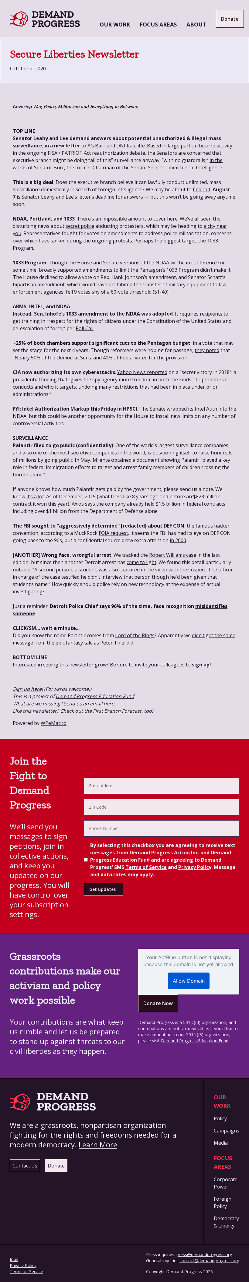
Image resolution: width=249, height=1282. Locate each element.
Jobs (14, 1259)
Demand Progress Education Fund (194, 1041)
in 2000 (178, 540)
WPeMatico (54, 723)
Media (221, 1142)
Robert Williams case (172, 555)
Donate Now (158, 1003)
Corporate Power (225, 1183)
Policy (220, 1118)
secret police (80, 226)
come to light (141, 562)
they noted (207, 350)
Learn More (98, 1144)
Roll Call (85, 328)
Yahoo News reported (142, 372)
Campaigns (226, 1130)
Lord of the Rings (135, 635)
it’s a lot (35, 496)
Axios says (83, 503)
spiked (58, 240)
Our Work (115, 24)
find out (201, 189)
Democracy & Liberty (226, 1222)
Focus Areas (158, 24)
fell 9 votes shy (83, 291)
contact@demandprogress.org (209, 1260)
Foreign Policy (222, 1202)
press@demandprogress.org (204, 1254)
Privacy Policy (194, 867)
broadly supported (60, 270)
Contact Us (24, 1165)
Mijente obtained (112, 460)
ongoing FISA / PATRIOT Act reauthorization (77, 153)
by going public (55, 460)
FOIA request (113, 533)
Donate (230, 19)
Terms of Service (146, 867)
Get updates (102, 889)
